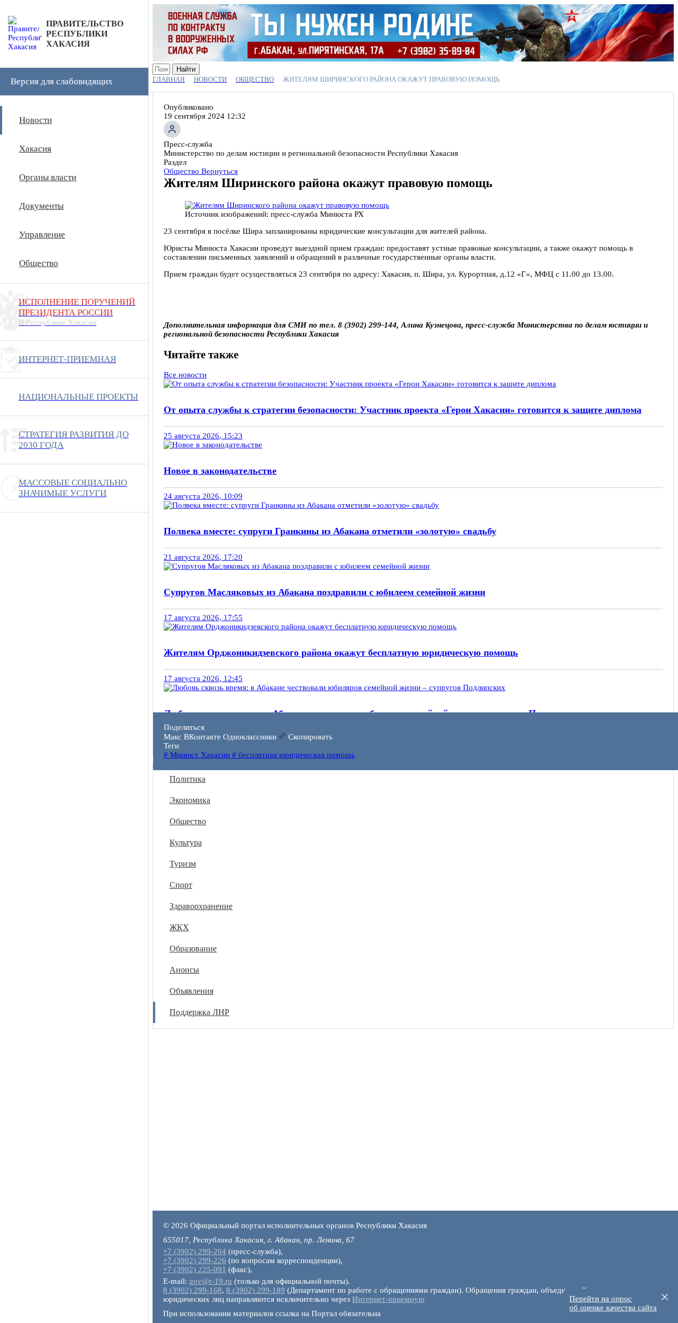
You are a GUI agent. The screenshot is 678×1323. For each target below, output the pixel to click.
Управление (42, 235)
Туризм (183, 863)
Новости (35, 120)
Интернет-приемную (388, 1299)
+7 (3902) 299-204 (194, 1251)
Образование (193, 948)
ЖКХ (179, 927)
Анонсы (184, 969)
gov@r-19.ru (210, 1281)
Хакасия (35, 149)
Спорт (181, 884)
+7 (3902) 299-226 (194, 1260)
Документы (41, 206)
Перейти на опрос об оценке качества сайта (613, 1303)
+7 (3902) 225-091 (194, 1269)
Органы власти (47, 177)
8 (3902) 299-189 (255, 1290)
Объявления (191, 990)
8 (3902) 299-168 (192, 1290)
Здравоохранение (201, 906)
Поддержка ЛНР (199, 1012)
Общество (38, 263)
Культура (186, 842)
